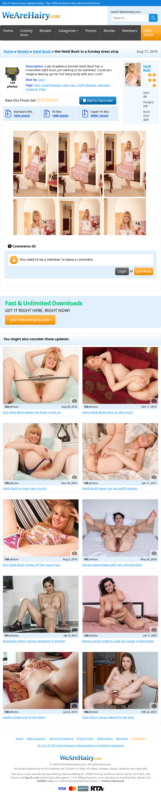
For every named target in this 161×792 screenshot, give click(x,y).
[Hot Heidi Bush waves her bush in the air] (41, 375)
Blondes (104, 85)
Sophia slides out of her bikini (24, 717)
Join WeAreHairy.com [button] (30, 320)
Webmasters (105, 738)
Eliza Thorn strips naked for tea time (108, 717)
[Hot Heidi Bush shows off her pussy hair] (41, 528)
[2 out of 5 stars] (43, 100)
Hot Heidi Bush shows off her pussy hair (31, 565)
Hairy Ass (69, 85)
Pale (42, 89)
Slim (37, 85)
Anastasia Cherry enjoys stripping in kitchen (34, 641)
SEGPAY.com (45, 781)
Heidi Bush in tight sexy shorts (24, 488)
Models (45, 30)
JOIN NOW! (148, 32)
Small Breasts (51, 85)
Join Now (144, 271)
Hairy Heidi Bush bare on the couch (107, 412)
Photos (91, 30)
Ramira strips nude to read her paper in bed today (118, 641)
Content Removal (112, 781)
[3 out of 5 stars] (47, 100)
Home (8, 30)
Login (122, 271)
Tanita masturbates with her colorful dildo (112, 565)
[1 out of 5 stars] (38, 100)
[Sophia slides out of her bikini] (41, 680)
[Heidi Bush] (133, 74)
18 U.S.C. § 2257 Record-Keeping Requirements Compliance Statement (80, 745)
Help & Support (36, 738)
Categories (67, 30)
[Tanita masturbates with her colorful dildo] (120, 528)
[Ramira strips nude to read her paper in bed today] (120, 604)
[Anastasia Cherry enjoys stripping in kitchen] (41, 604)
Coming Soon (26, 32)
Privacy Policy (85, 738)
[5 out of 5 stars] (56, 100)
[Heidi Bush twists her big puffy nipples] (120, 451)
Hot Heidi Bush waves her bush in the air (32, 412)
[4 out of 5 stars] (51, 100)
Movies (109, 30)
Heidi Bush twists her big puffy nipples (109, 488)
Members (130, 30)
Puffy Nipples (86, 85)
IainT (41, 80)
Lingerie (31, 89)
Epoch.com (32, 777)
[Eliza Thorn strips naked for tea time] (120, 680)
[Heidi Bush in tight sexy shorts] (41, 451)
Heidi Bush (42, 51)
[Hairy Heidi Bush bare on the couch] (120, 375)
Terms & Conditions (61, 738)
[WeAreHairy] (80, 758)
